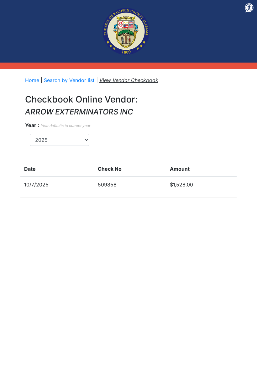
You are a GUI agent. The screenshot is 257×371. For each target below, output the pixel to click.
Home (33, 80)
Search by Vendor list (70, 80)
